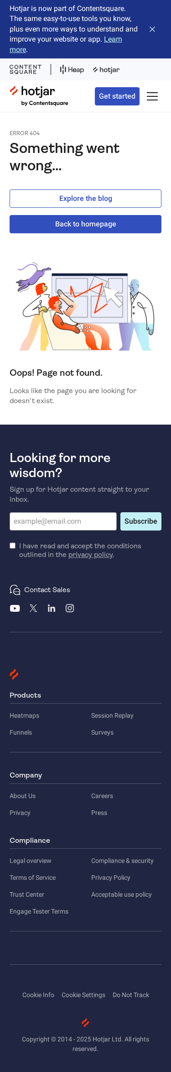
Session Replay (112, 715)
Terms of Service (33, 877)
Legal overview (31, 860)
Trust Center (27, 894)
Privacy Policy (110, 877)
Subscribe (140, 521)
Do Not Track (131, 994)
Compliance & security (122, 860)
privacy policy (90, 554)
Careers (102, 795)
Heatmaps (24, 715)
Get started (117, 96)
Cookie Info (38, 994)
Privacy (20, 812)
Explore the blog (85, 198)
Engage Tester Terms (39, 911)
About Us (23, 795)
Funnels (21, 732)
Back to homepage (85, 224)
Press (99, 812)
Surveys (102, 732)
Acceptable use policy (121, 894)
